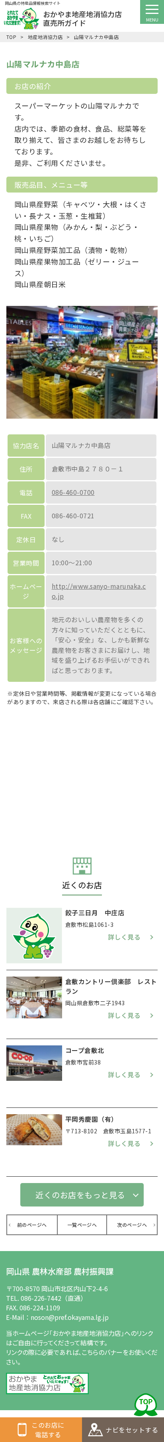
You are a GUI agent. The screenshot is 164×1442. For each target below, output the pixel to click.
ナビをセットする (123, 1429)
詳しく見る (124, 937)
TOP (11, 36)
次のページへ (132, 1224)
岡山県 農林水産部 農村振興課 (59, 1271)
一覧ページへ (82, 1224)
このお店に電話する (41, 1429)
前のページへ (32, 1224)
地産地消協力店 (45, 36)
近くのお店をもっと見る (80, 1195)
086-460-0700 (73, 492)
